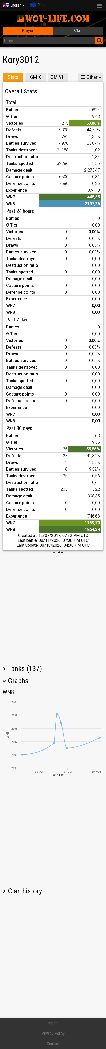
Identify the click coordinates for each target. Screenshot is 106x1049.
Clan (78, 30)
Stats (13, 77)
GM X (35, 77)
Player (28, 30)
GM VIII (58, 77)
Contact (53, 1043)
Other (91, 77)
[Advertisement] (53, 607)
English (15, 5)
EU (39, 5)
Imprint (53, 1023)
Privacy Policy (53, 1033)
